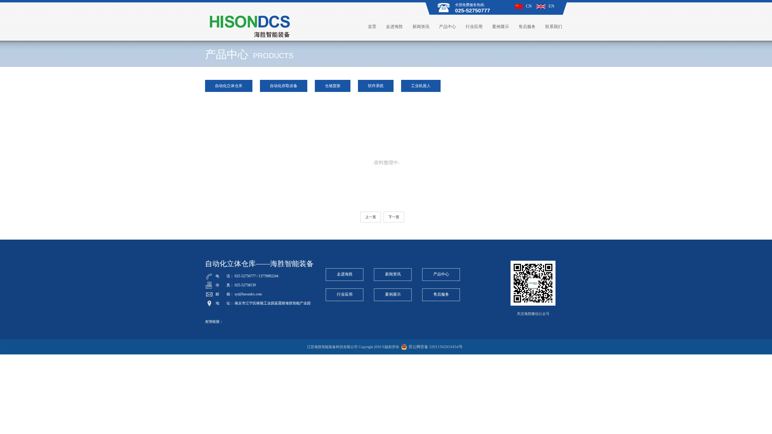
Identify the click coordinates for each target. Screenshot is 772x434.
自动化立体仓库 (228, 85)
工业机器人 (421, 85)
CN (529, 6)
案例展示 (500, 26)
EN (551, 6)
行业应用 (474, 26)
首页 (372, 26)
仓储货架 (332, 85)
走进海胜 (394, 26)
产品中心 (447, 26)
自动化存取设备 (283, 85)
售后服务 (527, 26)
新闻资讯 (421, 26)
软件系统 (376, 85)
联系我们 (553, 26)
